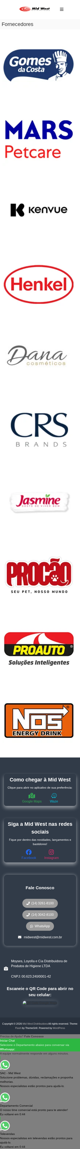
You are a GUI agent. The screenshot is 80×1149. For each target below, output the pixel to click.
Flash (18, 1028)
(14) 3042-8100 (42, 914)
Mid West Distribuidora (35, 1023)
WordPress (59, 1028)
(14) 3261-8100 (42, 903)
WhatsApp (42, 926)
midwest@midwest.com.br (43, 937)
